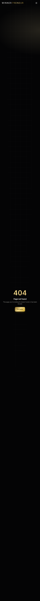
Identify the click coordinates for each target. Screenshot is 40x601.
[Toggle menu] (36, 3)
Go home (20, 309)
